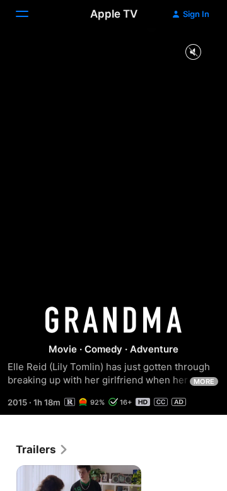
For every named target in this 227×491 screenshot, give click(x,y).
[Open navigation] (30, 14)
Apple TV (113, 14)
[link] (42, 449)
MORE (204, 381)
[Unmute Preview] (193, 52)
